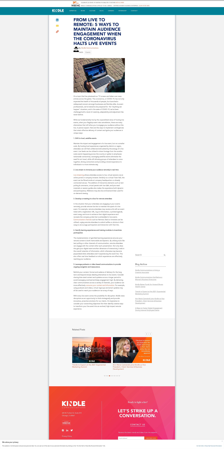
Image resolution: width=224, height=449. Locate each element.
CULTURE (92, 10)
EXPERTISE (72, 10)
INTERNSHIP (122, 10)
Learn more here (144, 5)
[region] (112, 444)
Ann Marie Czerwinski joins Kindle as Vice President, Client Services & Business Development (149, 301)
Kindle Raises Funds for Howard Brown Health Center (149, 286)
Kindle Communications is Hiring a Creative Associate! (147, 271)
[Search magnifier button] (164, 255)
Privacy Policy (67, 436)
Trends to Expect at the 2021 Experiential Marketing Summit (150, 293)
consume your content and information (100, 285)
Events (87, 52)
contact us (137, 425)
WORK (83, 10)
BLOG (102, 10)
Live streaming (79, 175)
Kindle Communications (89, 48)
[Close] (222, 441)
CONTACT (134, 10)
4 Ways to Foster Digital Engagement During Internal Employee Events (148, 309)
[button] (57, 32)
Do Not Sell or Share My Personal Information (209, 446)
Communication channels (83, 220)
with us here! (120, 2)
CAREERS (111, 10)
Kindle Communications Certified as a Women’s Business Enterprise (148, 278)
